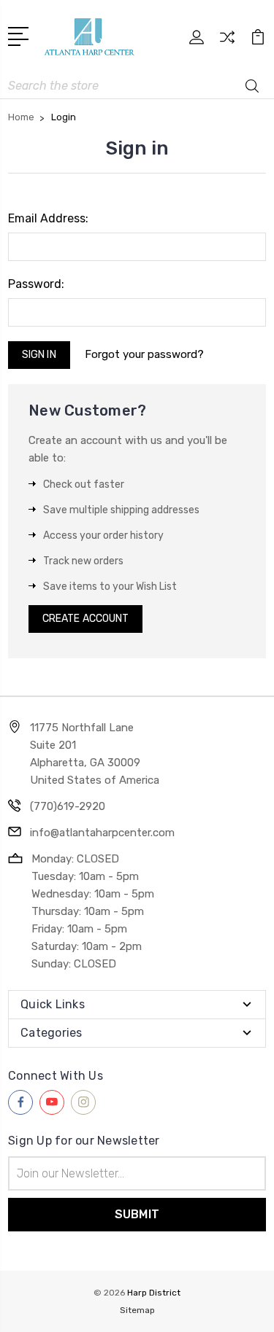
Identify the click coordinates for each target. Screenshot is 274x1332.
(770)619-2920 (67, 806)
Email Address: (48, 218)
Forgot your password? (144, 354)
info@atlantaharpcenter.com (102, 832)
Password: (36, 284)
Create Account (85, 618)
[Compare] (227, 42)
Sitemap (137, 1310)
